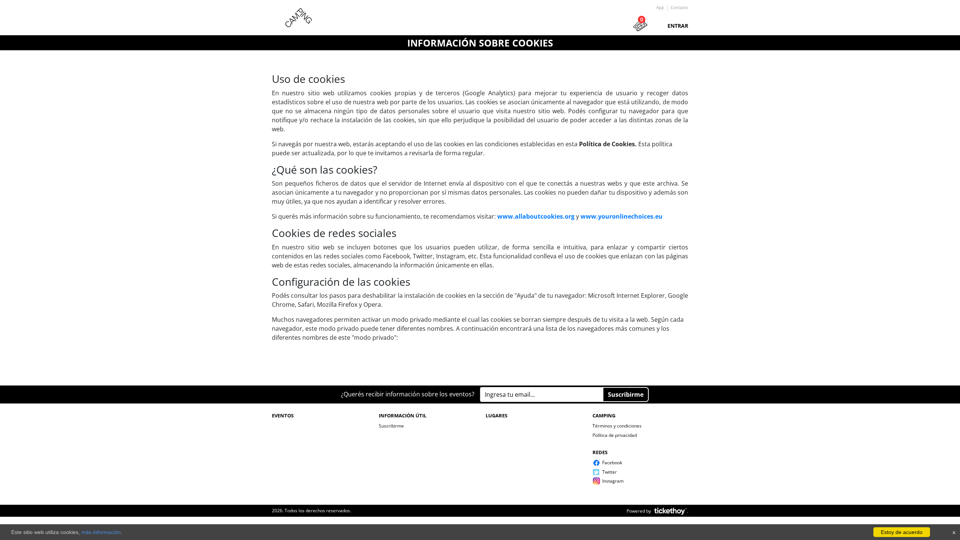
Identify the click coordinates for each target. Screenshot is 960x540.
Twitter (609, 472)
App (660, 7)
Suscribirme (391, 426)
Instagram (613, 481)
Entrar (678, 25)
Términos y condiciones (617, 426)
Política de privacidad (614, 435)
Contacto (679, 7)
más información (101, 532)
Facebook (612, 462)
